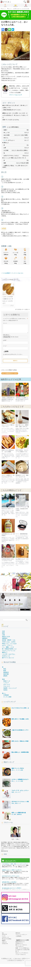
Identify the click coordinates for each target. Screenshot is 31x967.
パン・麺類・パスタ (8, 647)
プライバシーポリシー (21, 934)
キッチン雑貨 (7, 697)
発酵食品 (4, 638)
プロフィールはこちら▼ (15, 94)
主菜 (3, 631)
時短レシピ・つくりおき (9, 643)
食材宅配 (6, 674)
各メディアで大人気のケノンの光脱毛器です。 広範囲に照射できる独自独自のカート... (22, 538)
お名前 (5, 340)
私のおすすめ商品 (6, 938)
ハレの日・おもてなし (8, 654)
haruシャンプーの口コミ (22, 952)
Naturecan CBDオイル (7, 508)
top (3, 933)
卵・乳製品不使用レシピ (9, 649)
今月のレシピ (6, 656)
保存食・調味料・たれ (8, 640)
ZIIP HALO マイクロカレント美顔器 (21, 801)
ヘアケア (6, 683)
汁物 (3, 634)
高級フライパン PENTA (18, 768)
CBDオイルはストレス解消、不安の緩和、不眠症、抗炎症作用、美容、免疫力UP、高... (8, 513)
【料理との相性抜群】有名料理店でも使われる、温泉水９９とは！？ (8, 399)
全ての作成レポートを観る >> (22, 309)
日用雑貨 (6, 695)
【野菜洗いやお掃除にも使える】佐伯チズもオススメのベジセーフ (22, 399)
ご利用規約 (18, 936)
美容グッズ (6, 681)
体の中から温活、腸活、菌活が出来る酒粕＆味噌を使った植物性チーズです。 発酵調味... (22, 481)
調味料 (5, 676)
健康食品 (6, 672)
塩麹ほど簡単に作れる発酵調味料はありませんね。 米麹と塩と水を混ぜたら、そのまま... (22, 430)
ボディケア (6, 684)
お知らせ (4, 942)
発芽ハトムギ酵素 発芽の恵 (19, 812)
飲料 (4, 670)
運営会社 (18, 933)
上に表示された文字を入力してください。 (13, 354)
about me (4, 934)
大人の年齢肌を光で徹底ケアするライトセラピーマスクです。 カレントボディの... (8, 564)
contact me (5, 943)
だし (5, 140)
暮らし (4, 693)
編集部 (3, 940)
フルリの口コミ (20, 946)
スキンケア (6, 686)
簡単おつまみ (6, 636)
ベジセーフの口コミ (21, 954)
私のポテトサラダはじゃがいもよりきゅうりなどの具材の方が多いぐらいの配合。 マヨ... (8, 481)
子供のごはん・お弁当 (8, 642)
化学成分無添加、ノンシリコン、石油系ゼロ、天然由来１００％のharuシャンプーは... (22, 563)
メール (5, 346)
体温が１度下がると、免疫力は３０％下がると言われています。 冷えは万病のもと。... (22, 514)
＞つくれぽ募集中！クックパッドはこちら (12, 273)
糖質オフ (4, 652)
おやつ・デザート (7, 645)
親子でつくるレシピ (8, 657)
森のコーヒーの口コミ (21, 945)
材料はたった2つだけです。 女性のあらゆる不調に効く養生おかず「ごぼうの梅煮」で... (8, 456)
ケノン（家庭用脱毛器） (22, 534)
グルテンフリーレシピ (8, 650)
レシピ (6, 626)
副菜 (3, 633)
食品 (4, 669)
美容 (3, 679)
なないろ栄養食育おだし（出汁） (10, 373)
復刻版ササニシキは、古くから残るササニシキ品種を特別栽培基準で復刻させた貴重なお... (8, 539)
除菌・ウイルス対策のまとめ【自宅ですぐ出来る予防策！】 (22, 949)
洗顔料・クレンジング (10, 688)
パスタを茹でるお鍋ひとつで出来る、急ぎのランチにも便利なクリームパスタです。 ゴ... (22, 456)
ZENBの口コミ (19, 943)
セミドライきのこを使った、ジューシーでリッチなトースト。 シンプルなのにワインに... (8, 430)
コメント (5, 323)
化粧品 (5, 690)
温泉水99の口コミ (20, 941)
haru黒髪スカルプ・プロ (22, 559)
